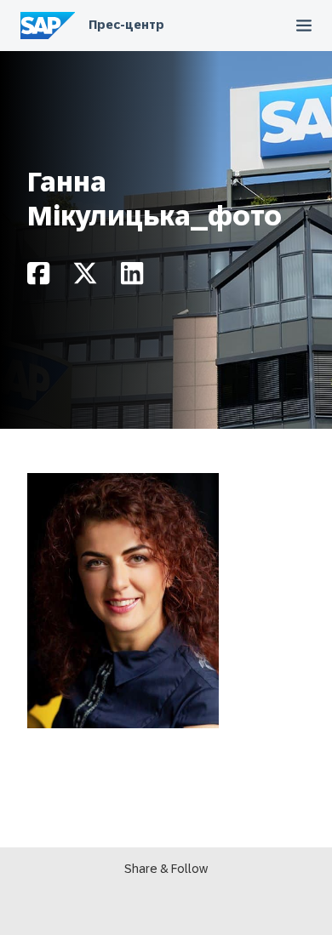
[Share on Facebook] (38, 278)
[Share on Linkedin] (132, 278)
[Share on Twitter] (85, 278)
